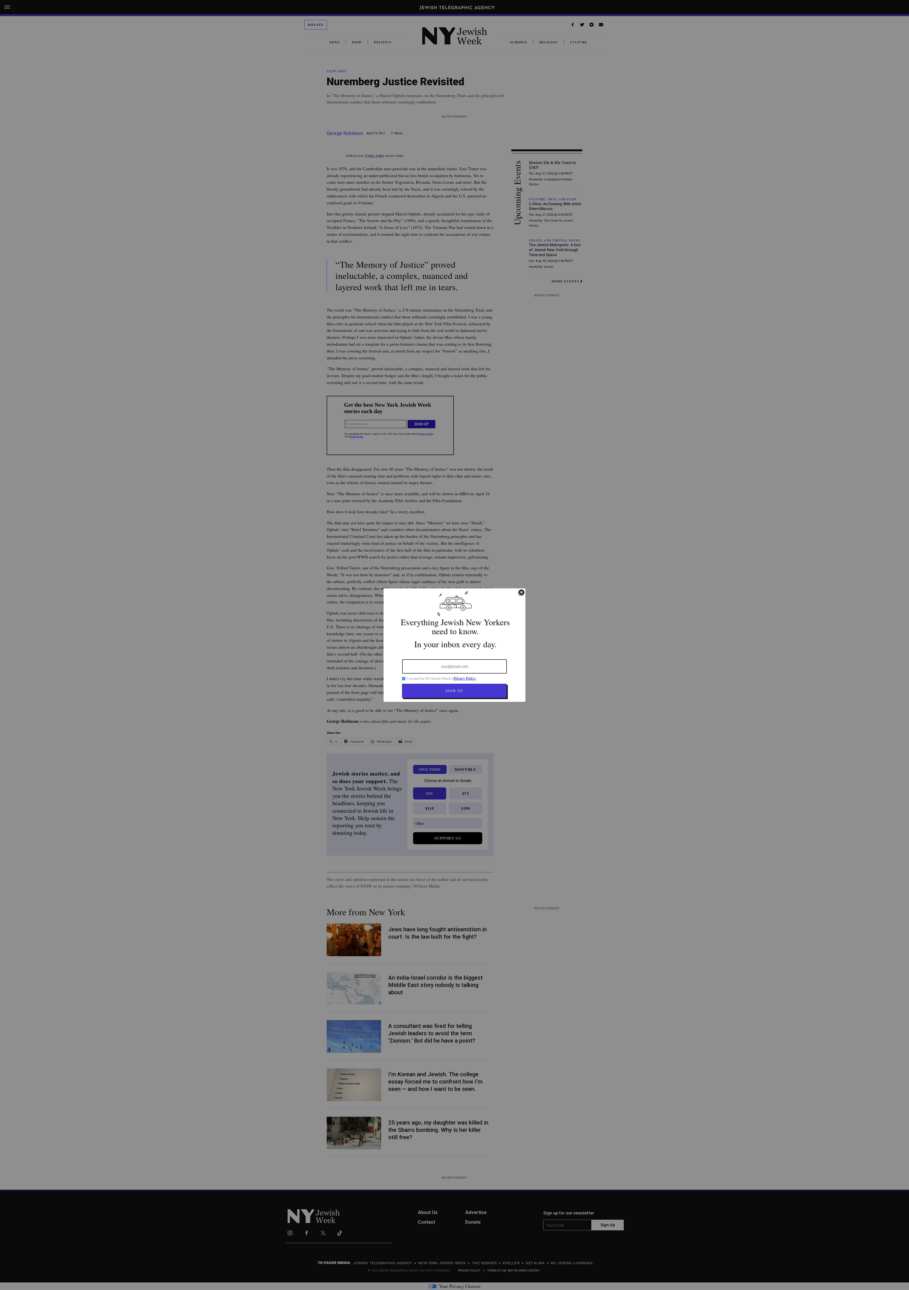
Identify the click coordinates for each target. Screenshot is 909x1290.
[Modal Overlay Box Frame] (454, 645)
